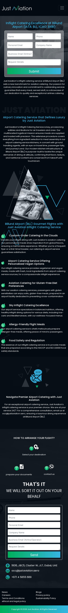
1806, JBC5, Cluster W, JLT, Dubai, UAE (34, 565)
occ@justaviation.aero (25, 570)
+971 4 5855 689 (21, 577)
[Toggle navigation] (62, 8)
